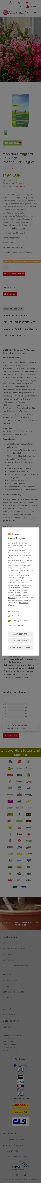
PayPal (14, 621)
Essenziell (15, 611)
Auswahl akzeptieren (20, 647)
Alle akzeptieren (20, 634)
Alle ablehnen (20, 641)
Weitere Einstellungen (15, 625)
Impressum (11, 597)
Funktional (25, 621)
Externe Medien (17, 616)
